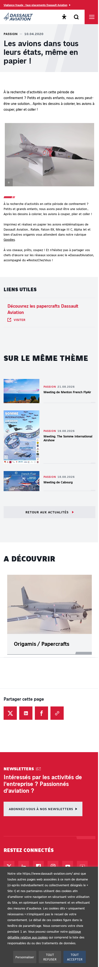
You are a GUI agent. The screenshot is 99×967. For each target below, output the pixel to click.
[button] (49, 155)
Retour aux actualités (47, 512)
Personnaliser (24, 957)
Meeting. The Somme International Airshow (67, 438)
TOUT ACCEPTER (74, 956)
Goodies (9, 239)
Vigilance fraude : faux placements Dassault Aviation (35, 5)
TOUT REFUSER (49, 956)
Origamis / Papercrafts (41, 643)
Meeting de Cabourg (58, 482)
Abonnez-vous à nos (41, 809)
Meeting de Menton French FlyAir (67, 392)
